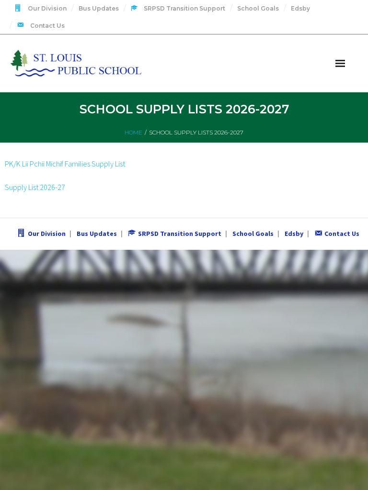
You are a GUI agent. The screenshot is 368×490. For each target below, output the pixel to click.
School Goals (258, 8)
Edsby (300, 8)
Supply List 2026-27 (35, 187)
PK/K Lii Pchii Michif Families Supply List (65, 163)
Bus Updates (99, 8)
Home (133, 132)
